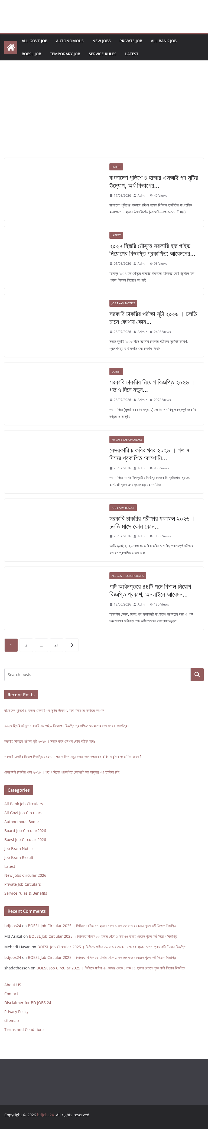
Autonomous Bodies (22, 821)
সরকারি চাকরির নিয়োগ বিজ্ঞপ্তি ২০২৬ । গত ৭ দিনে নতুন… (152, 385)
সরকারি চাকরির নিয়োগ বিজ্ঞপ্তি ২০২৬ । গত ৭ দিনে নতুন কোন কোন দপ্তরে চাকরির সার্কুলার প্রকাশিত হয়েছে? (72, 756)
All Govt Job (34, 40)
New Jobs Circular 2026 (25, 875)
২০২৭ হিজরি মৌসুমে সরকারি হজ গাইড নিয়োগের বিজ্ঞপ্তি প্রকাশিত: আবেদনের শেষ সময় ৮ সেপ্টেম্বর (66, 725)
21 (56, 645)
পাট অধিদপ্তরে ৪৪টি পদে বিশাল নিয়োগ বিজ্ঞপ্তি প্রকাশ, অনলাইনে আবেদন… (150, 590)
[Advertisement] (104, 117)
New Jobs (101, 40)
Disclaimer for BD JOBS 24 (27, 1002)
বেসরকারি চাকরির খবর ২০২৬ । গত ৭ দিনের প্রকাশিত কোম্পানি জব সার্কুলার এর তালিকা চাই (61, 772)
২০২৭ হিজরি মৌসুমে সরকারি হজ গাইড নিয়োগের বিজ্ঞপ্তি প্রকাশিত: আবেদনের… (152, 249)
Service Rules (102, 53)
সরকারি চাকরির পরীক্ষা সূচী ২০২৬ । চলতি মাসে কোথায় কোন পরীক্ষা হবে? (49, 741)
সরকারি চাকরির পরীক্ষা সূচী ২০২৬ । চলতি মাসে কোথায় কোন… (153, 317)
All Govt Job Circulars (128, 576)
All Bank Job (164, 40)
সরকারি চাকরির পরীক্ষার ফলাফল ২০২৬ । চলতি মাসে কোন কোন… (152, 522)
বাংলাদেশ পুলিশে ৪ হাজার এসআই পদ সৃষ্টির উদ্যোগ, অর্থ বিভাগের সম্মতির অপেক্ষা (54, 710)
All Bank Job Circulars (23, 803)
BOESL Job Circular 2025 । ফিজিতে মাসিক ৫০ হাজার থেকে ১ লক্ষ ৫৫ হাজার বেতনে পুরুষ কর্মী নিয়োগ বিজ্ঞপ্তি (102, 925)
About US (12, 984)
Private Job (130, 40)
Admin (142, 195)
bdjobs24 (12, 925)
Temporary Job (65, 53)
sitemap (11, 1020)
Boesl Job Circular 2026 (25, 839)
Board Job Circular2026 (25, 830)
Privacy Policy (16, 1011)
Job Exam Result (123, 508)
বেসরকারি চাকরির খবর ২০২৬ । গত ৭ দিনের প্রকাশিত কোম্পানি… (149, 453)
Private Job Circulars (127, 439)
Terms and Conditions (24, 1029)
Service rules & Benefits (25, 893)
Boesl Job (31, 53)
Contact (11, 993)
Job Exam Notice (123, 303)
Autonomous (70, 40)
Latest (131, 53)
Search (197, 674)
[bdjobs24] (10, 47)
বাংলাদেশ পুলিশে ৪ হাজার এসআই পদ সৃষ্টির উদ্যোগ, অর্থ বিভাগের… (153, 181)
